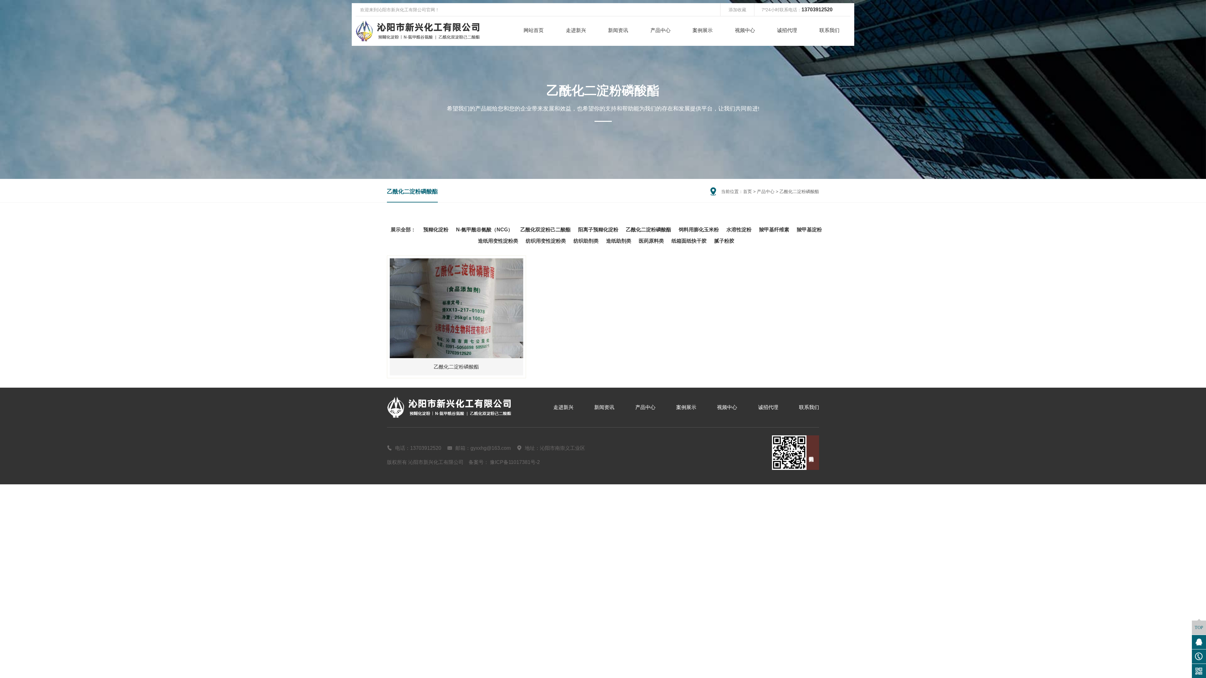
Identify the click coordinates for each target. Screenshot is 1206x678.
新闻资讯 (618, 30)
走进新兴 (576, 30)
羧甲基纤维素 (774, 229)
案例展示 (703, 30)
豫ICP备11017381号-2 (515, 462)
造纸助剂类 (618, 241)
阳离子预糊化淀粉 (598, 229)
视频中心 (745, 30)
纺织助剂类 (586, 241)
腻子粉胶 (724, 241)
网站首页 (534, 30)
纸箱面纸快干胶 (689, 241)
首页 (747, 191)
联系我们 (829, 30)
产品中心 (660, 30)
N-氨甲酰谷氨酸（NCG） (484, 229)
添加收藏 (737, 9)
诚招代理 (787, 30)
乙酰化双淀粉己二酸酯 (545, 229)
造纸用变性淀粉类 (498, 241)
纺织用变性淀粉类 (546, 241)
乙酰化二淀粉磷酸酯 (412, 191)
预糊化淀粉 (435, 229)
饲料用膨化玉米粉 (699, 229)
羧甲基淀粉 (809, 229)
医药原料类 (651, 241)
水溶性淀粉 (739, 229)
